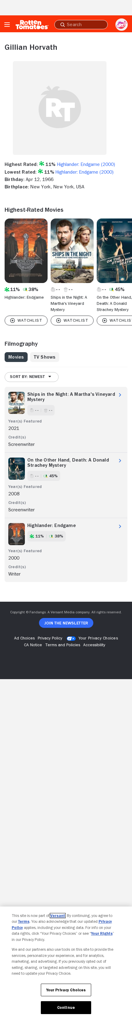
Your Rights (102, 933)
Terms (23, 921)
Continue (66, 1007)
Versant (57, 916)
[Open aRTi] (121, 24)
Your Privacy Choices (98, 638)
